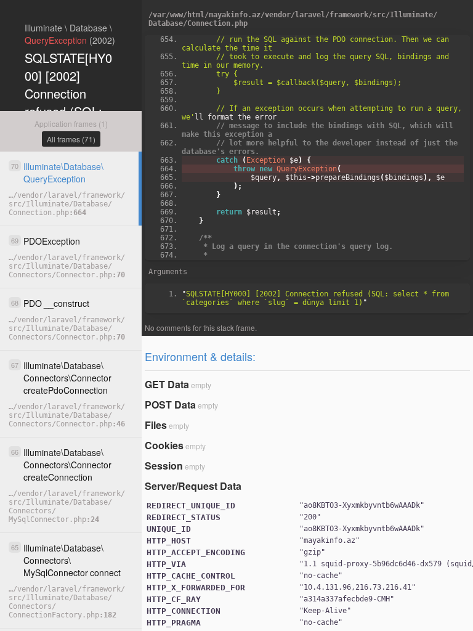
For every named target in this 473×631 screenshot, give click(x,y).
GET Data (167, 384)
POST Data (170, 404)
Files (156, 425)
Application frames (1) (71, 123)
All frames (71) (71, 139)
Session (164, 465)
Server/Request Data (193, 486)
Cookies (164, 445)
